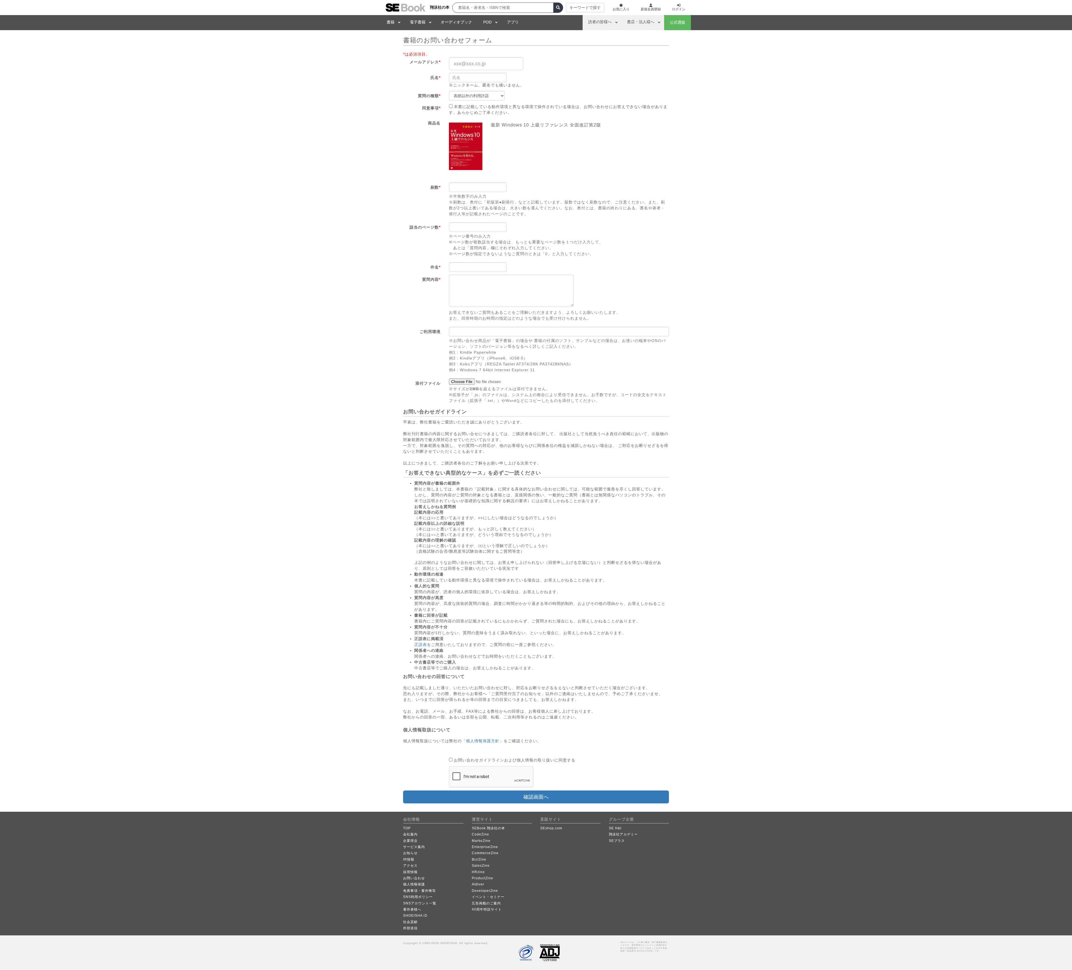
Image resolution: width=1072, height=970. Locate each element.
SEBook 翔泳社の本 (488, 828)
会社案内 (410, 834)
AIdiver (478, 884)
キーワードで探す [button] (585, 7)
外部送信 (410, 928)
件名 (435, 267)
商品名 (434, 123)
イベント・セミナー (488, 897)
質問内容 (431, 279)
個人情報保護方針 (482, 741)
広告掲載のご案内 (486, 903)
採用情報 (410, 872)
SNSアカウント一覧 (419, 903)
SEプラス (617, 841)
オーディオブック (456, 22)
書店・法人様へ (640, 22)
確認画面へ (536, 797)
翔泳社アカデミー (623, 834)
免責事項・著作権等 (419, 891)
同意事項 (431, 108)
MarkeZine (481, 841)
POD (487, 22)
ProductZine (482, 878)
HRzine (478, 872)
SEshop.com (551, 828)
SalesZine (481, 866)
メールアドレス (425, 62)
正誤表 (420, 644)
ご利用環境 (430, 331)
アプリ (513, 22)
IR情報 (408, 859)
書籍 (390, 22)
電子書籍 (417, 22)
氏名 (435, 77)
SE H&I (615, 828)
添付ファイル (428, 383)
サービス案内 (414, 847)
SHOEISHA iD (415, 916)
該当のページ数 (425, 227)
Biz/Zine (479, 859)
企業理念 (410, 841)
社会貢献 (410, 922)
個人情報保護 (414, 884)
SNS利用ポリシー (418, 897)
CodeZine (480, 834)
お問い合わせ (414, 878)
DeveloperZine (485, 891)
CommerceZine (485, 853)
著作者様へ (412, 909)
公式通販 (677, 22)
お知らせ (410, 853)
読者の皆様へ (600, 22)
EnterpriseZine (485, 847)
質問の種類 (429, 96)
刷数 (435, 187)
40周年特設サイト (487, 909)
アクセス (410, 866)
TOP (407, 828)
